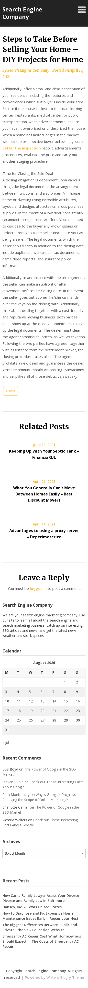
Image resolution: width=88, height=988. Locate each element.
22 (66, 710)
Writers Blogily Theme (65, 977)
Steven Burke (12, 782)
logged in (38, 588)
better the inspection (21, 148)
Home (10, 390)
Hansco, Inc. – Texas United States (32, 907)
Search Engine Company (22, 12)
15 (66, 701)
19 (31, 710)
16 (78, 701)
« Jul (5, 742)
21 (54, 710)
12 (31, 701)
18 (19, 710)
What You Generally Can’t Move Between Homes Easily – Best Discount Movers (44, 494)
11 (19, 701)
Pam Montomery (16, 794)
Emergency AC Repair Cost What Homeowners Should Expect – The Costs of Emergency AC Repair (41, 941)
